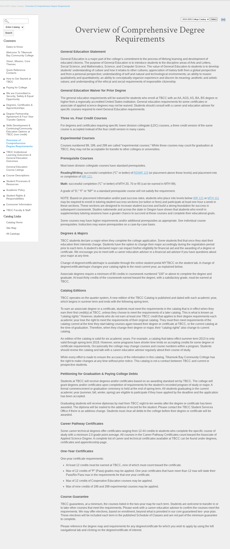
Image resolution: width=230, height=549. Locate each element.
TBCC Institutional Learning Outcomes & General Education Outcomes (18, 156)
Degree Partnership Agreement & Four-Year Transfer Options (19, 116)
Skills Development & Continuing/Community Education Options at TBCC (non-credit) (19, 130)
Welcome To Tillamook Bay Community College (20, 54)
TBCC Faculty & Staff (18, 210)
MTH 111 (213, 198)
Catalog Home (14, 222)
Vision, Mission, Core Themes (18, 63)
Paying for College (16, 87)
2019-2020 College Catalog (12, 6)
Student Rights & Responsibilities (15, 197)
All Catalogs (13, 233)
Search (8, 33)
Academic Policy (15, 190)
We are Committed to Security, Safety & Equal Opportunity (19, 96)
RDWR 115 (141, 172)
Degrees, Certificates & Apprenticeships (19, 106)
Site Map (11, 227)
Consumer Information (19, 204)
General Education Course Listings (16, 168)
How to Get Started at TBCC (18, 80)
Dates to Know (14, 46)
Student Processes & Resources (18, 183)
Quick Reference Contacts (15, 71)
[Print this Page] (223, 20)
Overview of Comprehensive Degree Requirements (19, 143)
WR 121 (87, 176)
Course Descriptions (17, 175)
